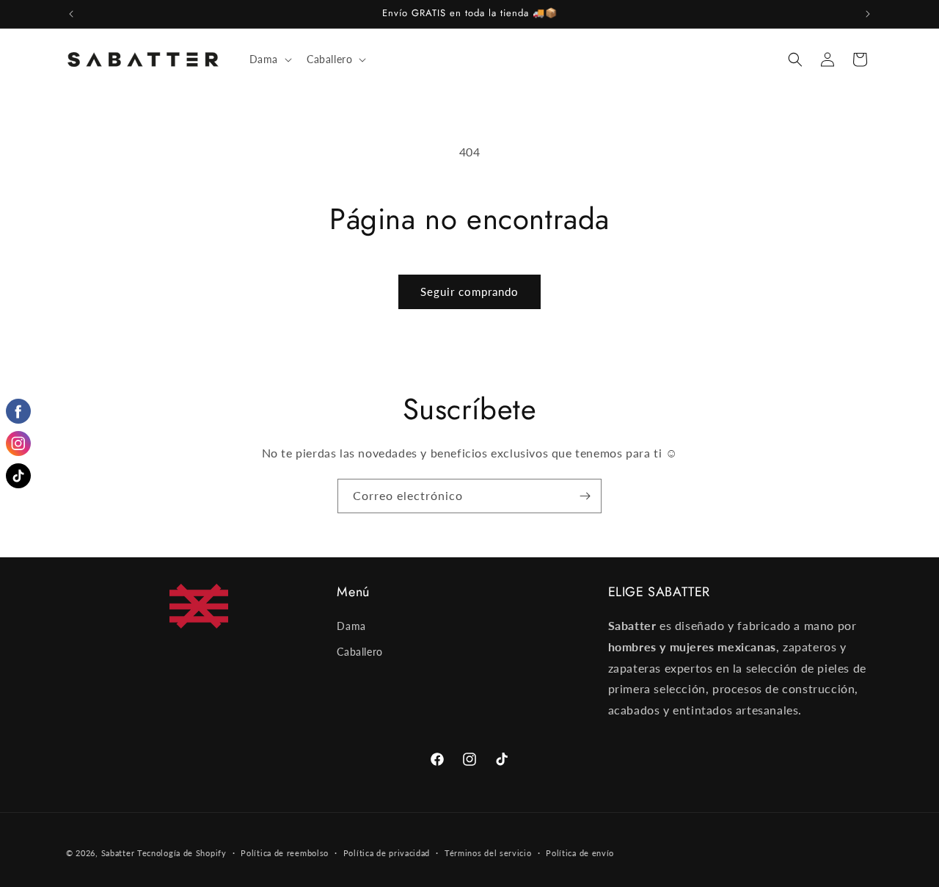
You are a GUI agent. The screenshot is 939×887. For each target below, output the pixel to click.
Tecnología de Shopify (182, 853)
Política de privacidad (386, 853)
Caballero (359, 651)
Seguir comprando (469, 291)
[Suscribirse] (585, 496)
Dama (351, 626)
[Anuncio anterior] (71, 14)
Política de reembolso (285, 853)
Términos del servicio (488, 853)
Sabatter (118, 853)
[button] (269, 59)
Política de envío (580, 853)
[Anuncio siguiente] (868, 14)
